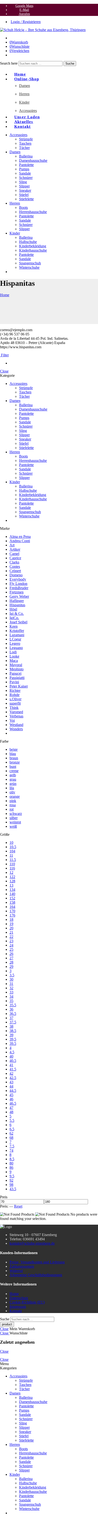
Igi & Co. (17, 613)
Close (4, 371)
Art (12, 545)
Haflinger (17, 601)
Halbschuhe (28, 242)
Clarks (14, 562)
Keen (14, 626)
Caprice (15, 558)
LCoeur (15, 639)
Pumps (24, 169)
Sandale (25, 173)
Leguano (16, 648)
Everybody (18, 579)
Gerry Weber (19, 596)
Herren (24, 94)
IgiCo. (14, 618)
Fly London (18, 584)
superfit (15, 703)
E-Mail (24, 10)
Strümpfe (26, 139)
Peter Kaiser (19, 686)
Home (4, 295)
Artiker (15, 549)
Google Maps (24, 6)
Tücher (24, 148)
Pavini (14, 682)
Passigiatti (17, 678)
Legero (15, 643)
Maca (14, 661)
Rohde (15, 695)
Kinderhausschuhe (33, 250)
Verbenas (16, 716)
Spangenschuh (30, 263)
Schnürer (26, 178)
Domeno (16, 575)
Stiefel (24, 195)
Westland (16, 725)
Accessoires (28, 111)
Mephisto (17, 669)
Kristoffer (17, 631)
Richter (15, 690)
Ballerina (26, 156)
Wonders (16, 729)
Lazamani (17, 635)
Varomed (16, 712)
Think (14, 708)
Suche (69, 63)
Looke (14, 656)
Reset (18, 1206)
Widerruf (16, 1271)
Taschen (25, 143)
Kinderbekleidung (32, 246)
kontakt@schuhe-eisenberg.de (32, 1243)
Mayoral (16, 665)
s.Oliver (15, 699)
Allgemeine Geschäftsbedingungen (36, 1275)
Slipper (24, 186)
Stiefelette (26, 199)
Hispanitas (17, 605)
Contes (15, 566)
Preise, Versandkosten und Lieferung (37, 1262)
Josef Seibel (18, 622)
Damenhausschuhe (33, 160)
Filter (4, 355)
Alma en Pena (20, 537)
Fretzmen (17, 592)
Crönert (15, 571)
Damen (24, 86)
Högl (13, 609)
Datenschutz (19, 1298)
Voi (12, 720)
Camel (14, 554)
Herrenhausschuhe (33, 212)
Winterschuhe (29, 267)
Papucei (15, 673)
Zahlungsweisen (22, 1266)
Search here (9, 63)
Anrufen (24, 14)
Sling (23, 182)
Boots (23, 207)
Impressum (18, 1306)
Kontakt (22, 126)
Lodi (13, 652)
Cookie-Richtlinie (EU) (27, 1302)
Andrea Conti (20, 541)
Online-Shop (26, 79)
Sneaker (25, 190)
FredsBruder (19, 588)
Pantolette (26, 165)
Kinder (24, 102)
